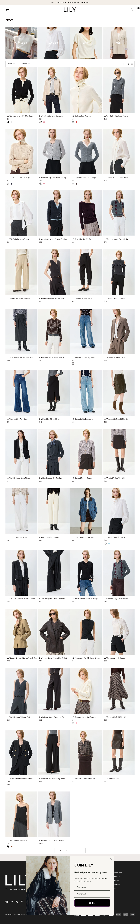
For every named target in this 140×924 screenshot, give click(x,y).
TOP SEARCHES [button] (116, 873)
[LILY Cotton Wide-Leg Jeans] (21, 511)
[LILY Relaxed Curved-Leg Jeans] (86, 331)
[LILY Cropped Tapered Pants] (86, 272)
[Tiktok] (12, 902)
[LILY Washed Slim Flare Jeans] (21, 393)
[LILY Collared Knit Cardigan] (86, 90)
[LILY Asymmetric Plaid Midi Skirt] (119, 691)
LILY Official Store (13, 914)
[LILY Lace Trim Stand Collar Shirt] (119, 511)
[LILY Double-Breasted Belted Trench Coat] (21, 632)
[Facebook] (6, 902)
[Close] (111, 859)
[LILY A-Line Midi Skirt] (119, 753)
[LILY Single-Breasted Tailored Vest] (54, 272)
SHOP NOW (85, 2)
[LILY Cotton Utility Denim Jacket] (86, 511)
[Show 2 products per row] (123, 64)
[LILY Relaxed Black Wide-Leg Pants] (54, 753)
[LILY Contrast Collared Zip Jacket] (54, 90)
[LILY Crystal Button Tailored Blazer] (54, 814)
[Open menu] (9, 9)
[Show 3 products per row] (128, 64)
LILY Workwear (115, 884)
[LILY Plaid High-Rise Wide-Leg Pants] (54, 573)
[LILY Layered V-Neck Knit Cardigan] (86, 151)
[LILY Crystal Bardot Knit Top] (86, 213)
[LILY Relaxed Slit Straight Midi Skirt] (119, 393)
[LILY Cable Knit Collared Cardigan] (21, 151)
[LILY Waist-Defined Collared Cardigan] (86, 573)
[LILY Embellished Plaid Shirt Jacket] (86, 753)
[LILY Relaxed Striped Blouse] (86, 452)
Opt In (92, 903)
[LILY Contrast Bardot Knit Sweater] (86, 691)
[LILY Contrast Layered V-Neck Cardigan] (54, 213)
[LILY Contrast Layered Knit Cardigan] (21, 90)
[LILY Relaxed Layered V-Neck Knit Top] (54, 151)
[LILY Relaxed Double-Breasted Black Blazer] (21, 753)
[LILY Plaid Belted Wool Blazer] (119, 331)
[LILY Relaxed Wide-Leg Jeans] (86, 393)
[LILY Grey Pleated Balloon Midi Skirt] (21, 331)
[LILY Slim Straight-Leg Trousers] (54, 511)
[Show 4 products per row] (132, 64)
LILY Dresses (114, 881)
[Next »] (89, 850)
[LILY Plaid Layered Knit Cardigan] (54, 452)
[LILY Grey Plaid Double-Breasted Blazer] (21, 573)
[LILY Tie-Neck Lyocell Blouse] (119, 632)
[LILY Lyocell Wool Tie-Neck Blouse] (119, 151)
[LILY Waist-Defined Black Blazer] (21, 452)
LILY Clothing (114, 877)
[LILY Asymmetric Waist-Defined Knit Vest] (86, 632)
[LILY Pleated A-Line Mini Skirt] (119, 452)
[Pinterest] (17, 902)
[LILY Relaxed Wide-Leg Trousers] (21, 272)
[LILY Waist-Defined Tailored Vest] (21, 691)
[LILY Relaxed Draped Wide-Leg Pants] (54, 691)
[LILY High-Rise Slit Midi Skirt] (54, 393)
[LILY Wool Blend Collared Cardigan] (119, 90)
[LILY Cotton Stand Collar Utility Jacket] (54, 632)
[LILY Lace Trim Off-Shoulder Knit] (119, 272)
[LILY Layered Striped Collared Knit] (54, 331)
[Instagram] (22, 902)
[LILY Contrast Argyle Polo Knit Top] (119, 213)
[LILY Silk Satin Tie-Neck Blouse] (21, 213)
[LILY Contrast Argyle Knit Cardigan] (119, 573)
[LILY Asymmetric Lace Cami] (21, 814)
